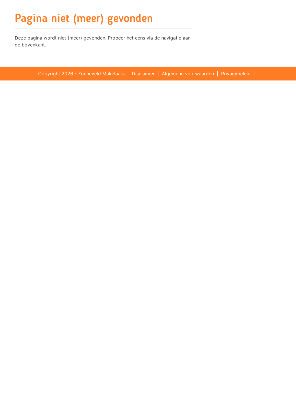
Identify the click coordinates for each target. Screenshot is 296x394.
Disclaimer (143, 73)
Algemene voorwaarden (188, 73)
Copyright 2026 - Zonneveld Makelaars (81, 73)
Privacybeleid (236, 73)
